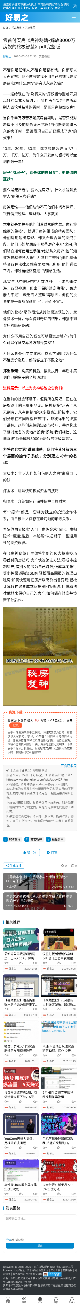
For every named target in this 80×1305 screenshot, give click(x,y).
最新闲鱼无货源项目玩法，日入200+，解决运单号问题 (20, 956)
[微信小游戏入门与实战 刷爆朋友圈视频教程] (21, 1032)
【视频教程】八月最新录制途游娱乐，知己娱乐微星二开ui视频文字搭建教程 (57, 1002)
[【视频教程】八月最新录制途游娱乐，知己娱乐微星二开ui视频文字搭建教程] (59, 985)
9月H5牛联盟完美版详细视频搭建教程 (57, 1095)
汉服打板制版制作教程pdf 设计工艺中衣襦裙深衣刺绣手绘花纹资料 (57, 956)
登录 (16, 725)
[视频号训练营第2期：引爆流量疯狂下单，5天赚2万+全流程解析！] (21, 1078)
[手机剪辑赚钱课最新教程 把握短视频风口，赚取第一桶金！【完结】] (59, 1124)
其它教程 (44, 56)
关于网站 (32, 1270)
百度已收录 (69, 766)
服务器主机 (19, 1274)
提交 (40, 1245)
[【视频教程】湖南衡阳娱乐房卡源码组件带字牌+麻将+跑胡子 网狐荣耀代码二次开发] (21, 985)
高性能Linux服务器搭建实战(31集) (20, 1187)
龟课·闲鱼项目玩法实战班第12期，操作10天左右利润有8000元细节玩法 (58, 1048)
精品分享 (57, 839)
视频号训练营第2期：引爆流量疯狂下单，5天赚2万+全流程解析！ (20, 1095)
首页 (5, 27)
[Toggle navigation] (73, 17)
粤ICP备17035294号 (61, 1266)
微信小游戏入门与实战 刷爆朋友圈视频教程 (19, 1048)
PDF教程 (14, 839)
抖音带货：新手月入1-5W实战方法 (57, 1187)
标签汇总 (44, 1270)
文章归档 (56, 1270)
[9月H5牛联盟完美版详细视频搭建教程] (59, 1078)
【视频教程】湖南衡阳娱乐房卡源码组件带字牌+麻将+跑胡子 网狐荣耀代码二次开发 (20, 1002)
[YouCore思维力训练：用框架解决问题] (21, 1124)
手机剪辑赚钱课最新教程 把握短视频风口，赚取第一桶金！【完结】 (58, 1141)
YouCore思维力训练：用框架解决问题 (19, 1141)
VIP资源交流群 (34, 1274)
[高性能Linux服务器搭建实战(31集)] (21, 1170)
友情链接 (67, 1270)
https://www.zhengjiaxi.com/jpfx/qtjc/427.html (37, 779)
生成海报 (15, 865)
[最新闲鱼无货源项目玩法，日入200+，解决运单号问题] (21, 939)
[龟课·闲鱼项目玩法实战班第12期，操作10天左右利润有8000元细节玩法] (59, 1032)
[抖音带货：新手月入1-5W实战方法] (59, 1170)
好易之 (7, 56)
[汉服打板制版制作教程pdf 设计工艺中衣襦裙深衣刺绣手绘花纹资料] (59, 939)
